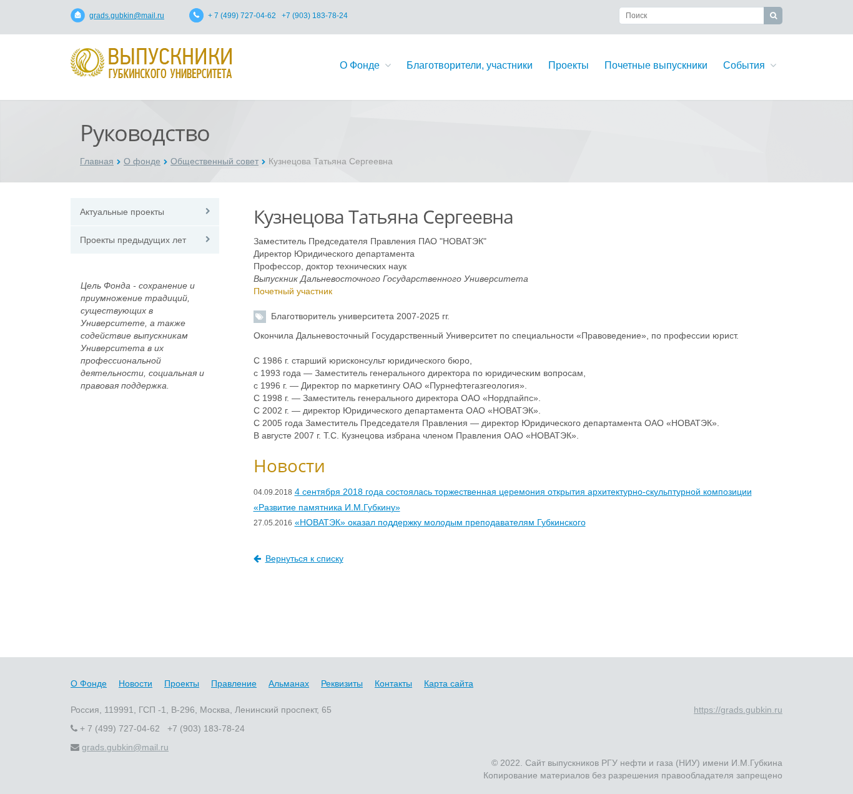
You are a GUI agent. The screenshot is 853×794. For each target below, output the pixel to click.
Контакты (393, 683)
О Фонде (362, 65)
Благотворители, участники (470, 65)
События (746, 65)
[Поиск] (773, 15)
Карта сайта (448, 683)
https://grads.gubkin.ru (738, 710)
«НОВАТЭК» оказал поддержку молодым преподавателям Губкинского (440, 522)
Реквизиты (342, 683)
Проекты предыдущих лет (133, 240)
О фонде (142, 161)
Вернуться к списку (304, 558)
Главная (97, 161)
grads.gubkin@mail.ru (126, 15)
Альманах (289, 683)
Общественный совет (214, 161)
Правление (234, 683)
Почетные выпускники (656, 65)
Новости (135, 683)
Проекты (568, 65)
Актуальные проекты (122, 212)
